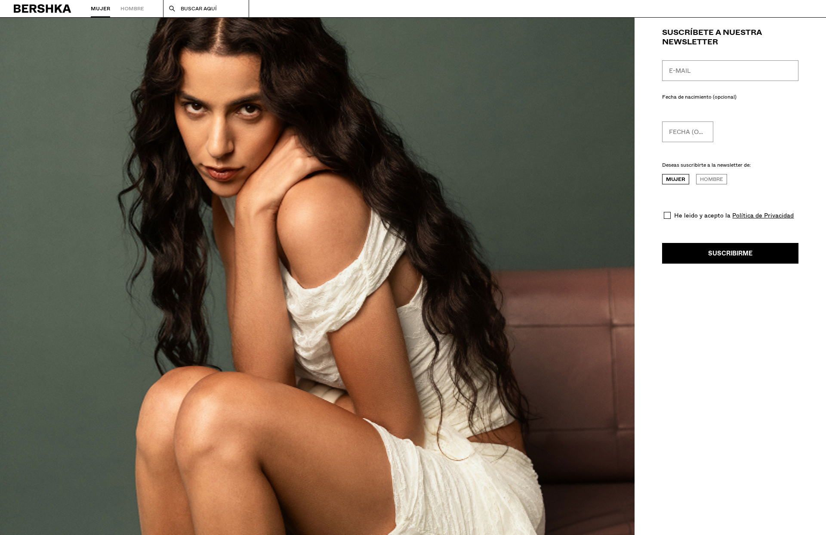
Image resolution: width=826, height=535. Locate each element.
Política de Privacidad (763, 215)
